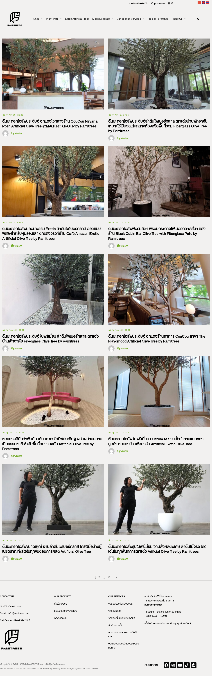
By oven (16, 133)
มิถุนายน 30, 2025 (119, 540)
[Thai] (208, 2)
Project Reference (158, 19)
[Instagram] (173, 665)
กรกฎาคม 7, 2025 (118, 433)
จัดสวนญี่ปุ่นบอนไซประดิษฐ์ (121, 618)
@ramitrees (159, 3)
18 (108, 577)
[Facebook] (166, 665)
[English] (204, 2)
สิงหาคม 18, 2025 (118, 115)
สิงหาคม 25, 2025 (12, 115)
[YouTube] (180, 665)
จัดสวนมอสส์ (114, 611)
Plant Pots (52, 19)
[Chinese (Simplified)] (200, 2)
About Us (177, 19)
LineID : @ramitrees (10, 606)
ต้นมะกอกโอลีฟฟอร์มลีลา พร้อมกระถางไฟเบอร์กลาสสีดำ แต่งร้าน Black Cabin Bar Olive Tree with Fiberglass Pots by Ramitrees (156, 233)
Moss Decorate (101, 19)
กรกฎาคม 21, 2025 (119, 222)
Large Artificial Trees (77, 19)
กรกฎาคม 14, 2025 (13, 433)
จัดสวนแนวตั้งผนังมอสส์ (120, 604)
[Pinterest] (193, 665)
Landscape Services (129, 19)
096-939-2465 (139, 3)
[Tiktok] (187, 665)
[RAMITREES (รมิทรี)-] (15, 19)
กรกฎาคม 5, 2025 (13, 540)
